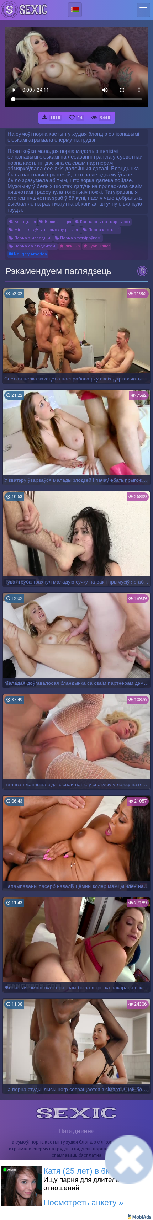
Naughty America (30, 254)
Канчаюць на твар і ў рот (104, 221)
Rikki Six (71, 246)
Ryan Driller (98, 246)
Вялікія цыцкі (57, 221)
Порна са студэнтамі (34, 246)
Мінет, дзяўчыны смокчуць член (46, 230)
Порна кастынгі (103, 230)
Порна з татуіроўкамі (80, 238)
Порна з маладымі (32, 238)
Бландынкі (24, 221)
